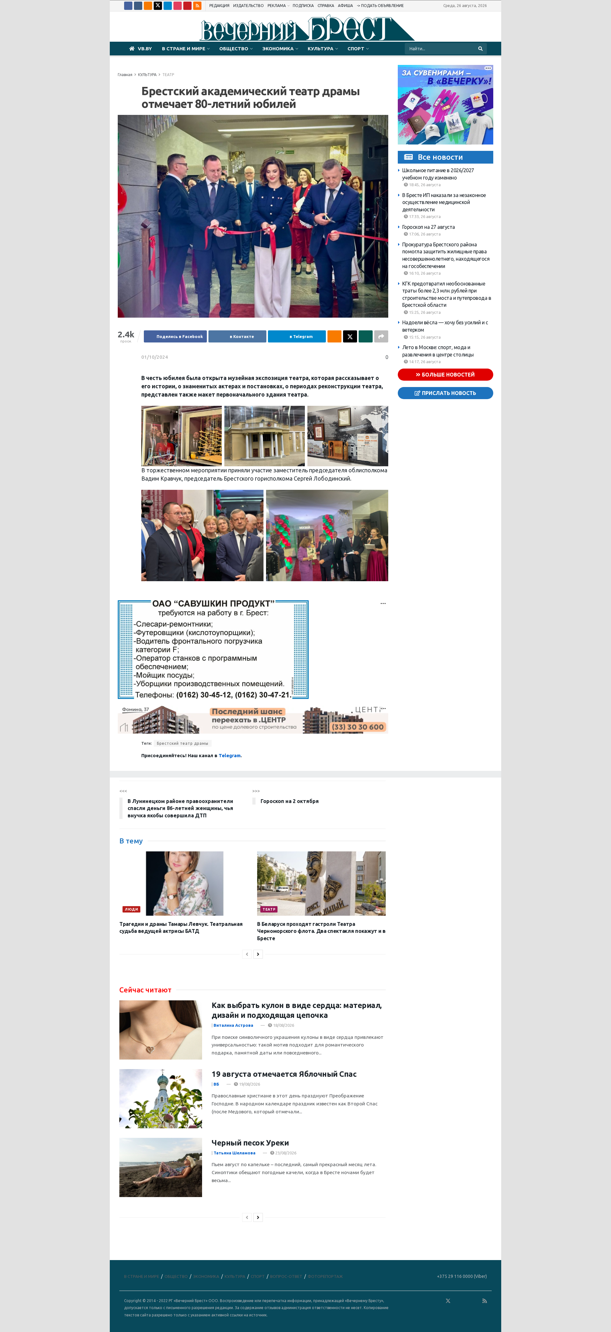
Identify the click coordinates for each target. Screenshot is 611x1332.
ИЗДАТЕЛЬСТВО (248, 6)
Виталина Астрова (233, 1025)
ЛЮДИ (131, 909)
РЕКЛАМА (277, 6)
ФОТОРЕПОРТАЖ (325, 1276)
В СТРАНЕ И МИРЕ (183, 48)
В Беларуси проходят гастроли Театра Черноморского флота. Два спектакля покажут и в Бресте (321, 931)
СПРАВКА (326, 6)
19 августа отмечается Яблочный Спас (284, 1074)
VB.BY (145, 48)
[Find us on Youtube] (187, 5)
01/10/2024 (154, 357)
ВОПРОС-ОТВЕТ (286, 1276)
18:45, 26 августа (424, 184)
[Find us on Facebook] (128, 5)
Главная (125, 75)
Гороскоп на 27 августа (428, 227)
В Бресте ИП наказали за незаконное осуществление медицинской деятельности (444, 202)
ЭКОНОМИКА (278, 48)
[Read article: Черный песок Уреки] (160, 1167)
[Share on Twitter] (350, 336)
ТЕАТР (168, 75)
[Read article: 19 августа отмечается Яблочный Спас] (160, 1098)
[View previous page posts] (247, 954)
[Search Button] (481, 48)
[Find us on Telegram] (168, 5)
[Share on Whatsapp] (366, 336)
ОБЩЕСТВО (233, 48)
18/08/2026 (283, 1025)
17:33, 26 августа (424, 216)
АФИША (345, 6)
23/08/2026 (285, 1153)
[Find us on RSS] (197, 5)
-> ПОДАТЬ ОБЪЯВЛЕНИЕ (380, 6)
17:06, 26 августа (424, 234)
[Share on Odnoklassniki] (334, 336)
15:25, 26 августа (424, 312)
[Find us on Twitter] (158, 5)
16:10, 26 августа (424, 273)
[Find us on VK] (138, 5)
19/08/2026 (249, 1084)
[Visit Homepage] (305, 26)
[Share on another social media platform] (381, 336)
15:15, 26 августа (424, 337)
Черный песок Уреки (250, 1142)
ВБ (216, 1084)
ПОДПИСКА (303, 6)
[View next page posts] (258, 954)
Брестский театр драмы (182, 743)
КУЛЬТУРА (321, 48)
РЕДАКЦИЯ (219, 6)
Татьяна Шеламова (235, 1153)
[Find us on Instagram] (177, 5)
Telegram (230, 755)
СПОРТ (356, 48)
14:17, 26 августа (424, 361)
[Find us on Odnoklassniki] (148, 5)
